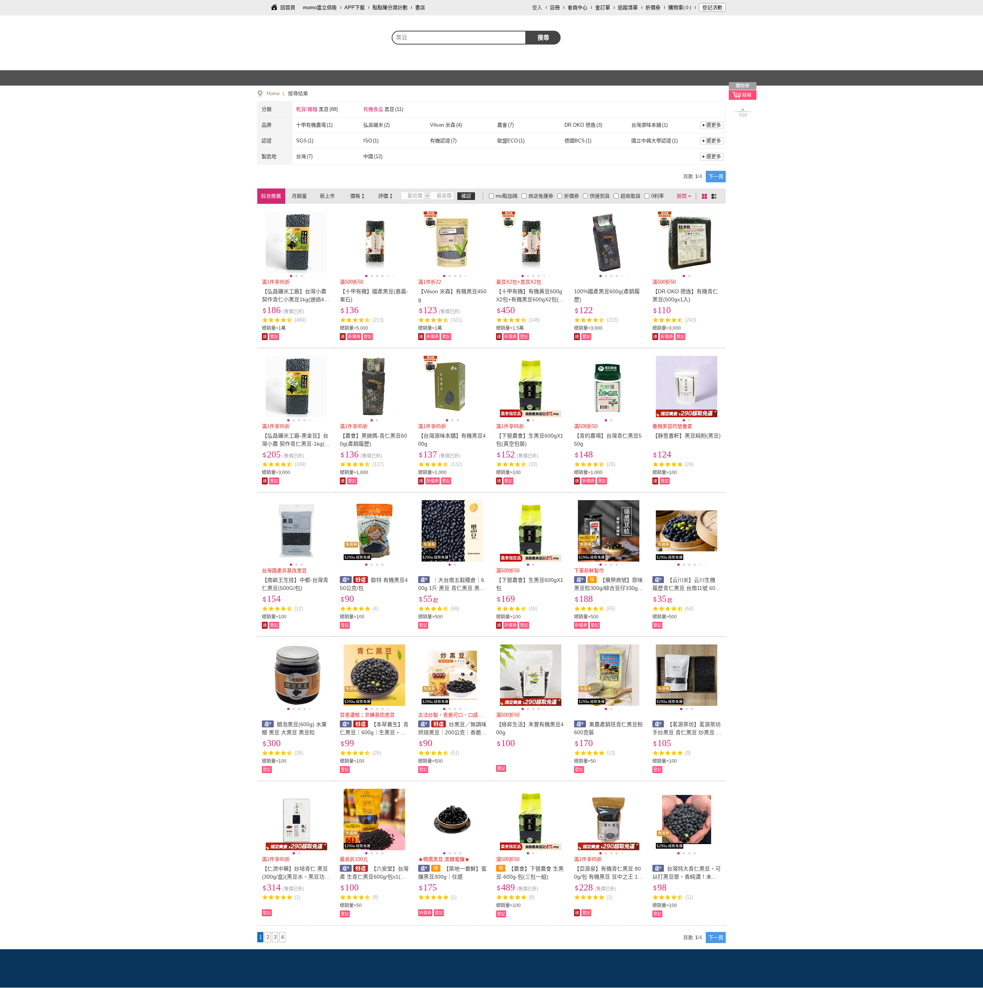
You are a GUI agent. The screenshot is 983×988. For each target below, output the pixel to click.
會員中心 (577, 7)
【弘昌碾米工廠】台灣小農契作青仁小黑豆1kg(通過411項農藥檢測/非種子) (295, 299)
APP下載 (354, 7)
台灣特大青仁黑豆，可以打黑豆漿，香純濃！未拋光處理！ (686, 877)
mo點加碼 (507, 196)
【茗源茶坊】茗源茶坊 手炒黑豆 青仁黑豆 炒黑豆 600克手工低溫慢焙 (686, 732)
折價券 (652, 7)
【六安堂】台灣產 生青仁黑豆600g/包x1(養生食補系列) (374, 877)
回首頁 (287, 7)
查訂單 (602, 7)
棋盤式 (706, 196)
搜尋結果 (297, 93)
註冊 (555, 7)
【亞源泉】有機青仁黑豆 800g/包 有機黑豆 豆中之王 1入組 (607, 877)
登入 (537, 7)
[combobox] (459, 37)
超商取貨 (630, 196)
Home (273, 93)
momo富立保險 (320, 7)
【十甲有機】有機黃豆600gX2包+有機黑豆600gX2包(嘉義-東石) (530, 299)
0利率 (657, 196)
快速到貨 (600, 196)
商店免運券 (540, 196)
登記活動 (712, 7)
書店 (420, 7)
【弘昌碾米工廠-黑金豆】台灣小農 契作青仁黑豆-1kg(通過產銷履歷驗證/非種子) (296, 444)
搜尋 (543, 37)
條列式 (715, 196)
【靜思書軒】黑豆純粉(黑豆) (686, 436)
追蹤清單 (628, 7)
